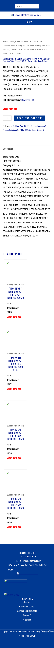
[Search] (37, 6)
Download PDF (28, 100)
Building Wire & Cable (12, 59)
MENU (28, 22)
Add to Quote (29, 118)
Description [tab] (8, 148)
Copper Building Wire (17, 45)
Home (5, 41)
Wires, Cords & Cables (19, 41)
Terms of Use (47, 631)
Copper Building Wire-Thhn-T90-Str (26, 60)
